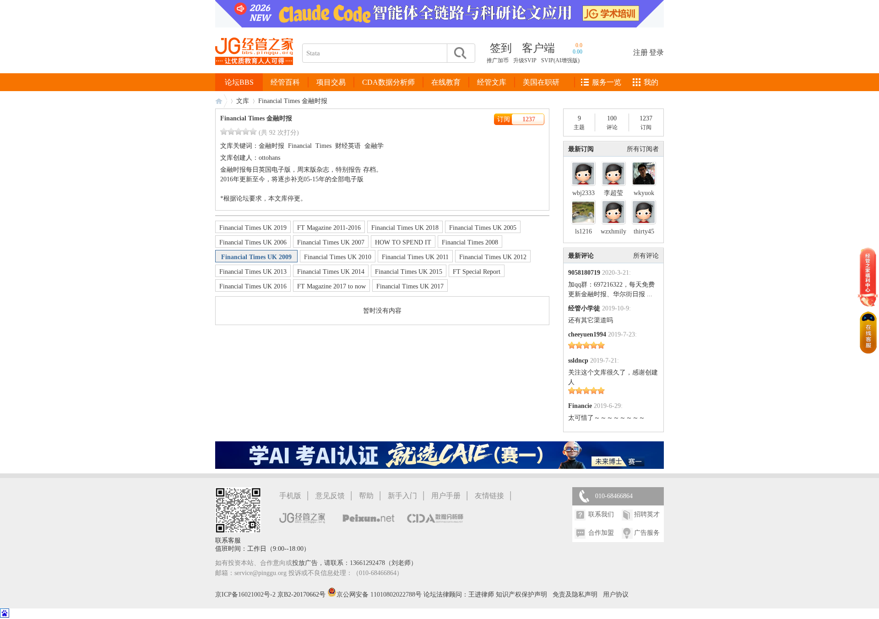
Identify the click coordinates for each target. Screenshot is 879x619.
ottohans (269, 157)
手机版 (290, 496)
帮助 (366, 496)
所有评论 (646, 255)
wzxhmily (613, 231)
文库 (242, 101)
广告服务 (647, 532)
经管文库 (491, 82)
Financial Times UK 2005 (482, 227)
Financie (580, 405)
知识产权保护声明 (521, 594)
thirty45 (644, 231)
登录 (656, 52)
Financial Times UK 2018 (405, 227)
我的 (651, 82)
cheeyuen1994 (587, 334)
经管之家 (221, 101)
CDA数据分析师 (388, 82)
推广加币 (498, 60)
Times (323, 145)
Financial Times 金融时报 (256, 118)
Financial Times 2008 (470, 242)
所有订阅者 (643, 149)
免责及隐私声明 (575, 594)
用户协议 (616, 594)
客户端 (538, 48)
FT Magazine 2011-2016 (329, 227)
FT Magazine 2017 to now (331, 286)
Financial (300, 145)
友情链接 (489, 496)
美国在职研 (541, 82)
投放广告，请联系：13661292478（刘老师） (354, 562)
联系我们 (601, 514)
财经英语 (348, 145)
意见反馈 (330, 496)
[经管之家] (254, 72)
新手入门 (402, 496)
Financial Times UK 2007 (330, 242)
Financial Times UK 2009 (256, 257)
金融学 (374, 145)
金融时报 (271, 145)
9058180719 (584, 272)
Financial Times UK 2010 (337, 257)
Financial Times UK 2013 (253, 271)
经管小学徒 (584, 308)
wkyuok (644, 193)
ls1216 (583, 231)
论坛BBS (239, 82)
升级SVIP (525, 60)
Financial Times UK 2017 (410, 286)
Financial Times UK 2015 (408, 271)
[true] (459, 53)
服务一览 (606, 82)
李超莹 (613, 193)
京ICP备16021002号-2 (245, 594)
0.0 (578, 45)
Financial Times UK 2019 (253, 227)
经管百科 (285, 82)
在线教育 (446, 82)
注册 (640, 52)
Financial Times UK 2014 (330, 271)
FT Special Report (476, 271)
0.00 (577, 52)
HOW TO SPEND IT (403, 242)
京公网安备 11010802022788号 (379, 594)
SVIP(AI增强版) (560, 60)
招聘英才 (647, 514)
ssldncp (578, 360)
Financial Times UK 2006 (253, 242)
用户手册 (446, 496)
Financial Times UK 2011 (415, 257)
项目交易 (331, 82)
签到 (501, 48)
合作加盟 (601, 532)
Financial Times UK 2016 (253, 286)
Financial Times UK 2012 (492, 257)
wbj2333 (583, 193)
